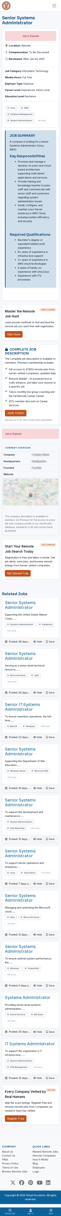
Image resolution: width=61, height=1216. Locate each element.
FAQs (5, 1159)
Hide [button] (39, 641)
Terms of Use (10, 1167)
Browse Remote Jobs (14, 1171)
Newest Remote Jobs (45, 1151)
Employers (39, 1167)
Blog (35, 1163)
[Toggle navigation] (54, 5)
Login (36, 1171)
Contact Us (8, 1155)
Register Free (15, 1118)
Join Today (15, 413)
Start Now (13, 334)
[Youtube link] (39, 1182)
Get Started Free (17, 573)
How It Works (40, 1159)
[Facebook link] (21, 1182)
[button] (50, 641)
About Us (7, 1151)
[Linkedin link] (48, 1182)
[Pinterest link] (30, 1182)
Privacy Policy (10, 1163)
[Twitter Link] (13, 1182)
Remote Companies (44, 1155)
